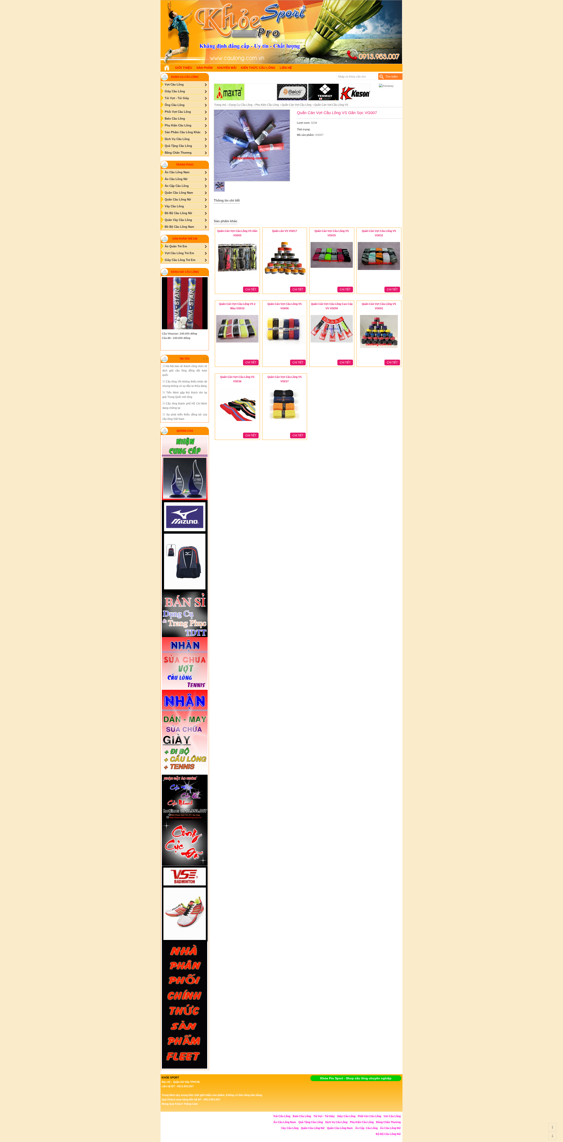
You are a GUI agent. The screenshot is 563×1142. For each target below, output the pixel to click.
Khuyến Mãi (226, 67)
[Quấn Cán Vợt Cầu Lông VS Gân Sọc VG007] (281, 62)
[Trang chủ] (167, 68)
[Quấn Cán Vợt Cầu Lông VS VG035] (332, 268)
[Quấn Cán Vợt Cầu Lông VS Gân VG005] (237, 273)
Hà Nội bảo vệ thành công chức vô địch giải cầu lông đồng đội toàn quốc (184, 371)
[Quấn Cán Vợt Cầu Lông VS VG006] (284, 344)
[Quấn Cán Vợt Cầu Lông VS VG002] (379, 348)
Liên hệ (286, 67)
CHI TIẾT (250, 289)
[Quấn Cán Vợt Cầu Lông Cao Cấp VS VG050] (332, 342)
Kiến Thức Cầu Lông (258, 67)
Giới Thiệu (183, 67)
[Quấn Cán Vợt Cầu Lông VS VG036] (237, 421)
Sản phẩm (204, 67)
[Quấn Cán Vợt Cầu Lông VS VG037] (285, 421)
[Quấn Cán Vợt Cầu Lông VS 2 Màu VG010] (237, 342)
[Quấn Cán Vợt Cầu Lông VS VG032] (379, 270)
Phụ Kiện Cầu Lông (267, 104)
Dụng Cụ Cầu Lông (240, 104)
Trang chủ (220, 104)
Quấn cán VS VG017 (284, 231)
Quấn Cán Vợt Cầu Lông (296, 104)
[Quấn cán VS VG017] (284, 275)
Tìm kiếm (392, 76)
